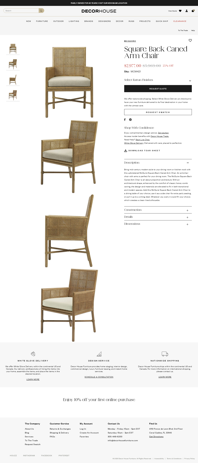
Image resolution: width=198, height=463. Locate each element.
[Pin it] (130, 120)
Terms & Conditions (174, 458)
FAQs (52, 436)
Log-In (83, 428)
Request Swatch (33, 444)
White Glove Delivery (133, 142)
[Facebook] (125, 120)
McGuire (130, 40)
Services (29, 436)
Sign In (186, 10)
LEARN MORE (32, 379)
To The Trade (31, 440)
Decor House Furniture (127, 458)
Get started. (163, 132)
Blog (27, 432)
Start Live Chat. (143, 139)
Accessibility (159, 458)
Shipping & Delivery (59, 432)
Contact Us (114, 423)
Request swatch (158, 112)
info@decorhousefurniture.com (123, 440)
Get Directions (156, 436)
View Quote (172, 10)
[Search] (41, 10)
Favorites (84, 436)
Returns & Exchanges (60, 428)
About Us (29, 428)
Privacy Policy (189, 458)
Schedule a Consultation (99, 376)
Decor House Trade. (160, 136)
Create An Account (89, 432)
